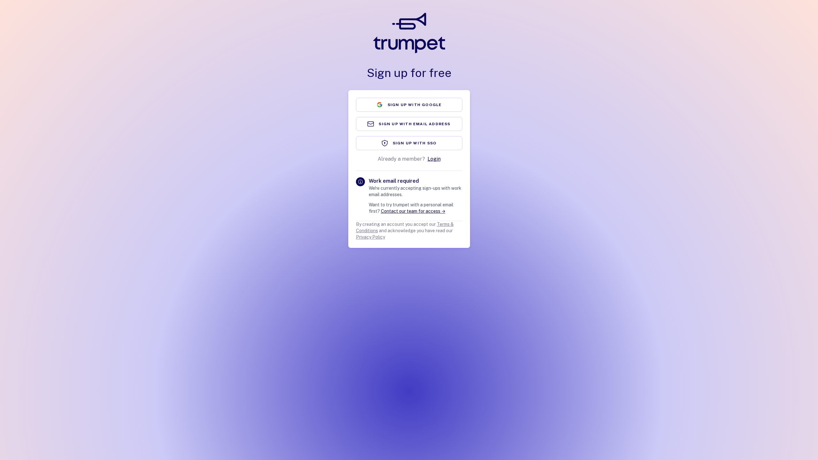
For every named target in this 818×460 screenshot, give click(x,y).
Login (434, 159)
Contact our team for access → (413, 211)
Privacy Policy (370, 237)
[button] (409, 105)
